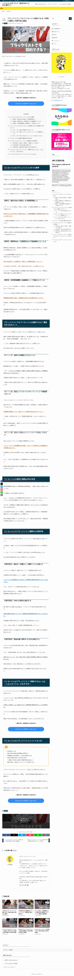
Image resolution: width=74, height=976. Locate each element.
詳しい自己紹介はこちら (57, 100)
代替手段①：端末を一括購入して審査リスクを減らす (26, 143)
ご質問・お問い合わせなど (11, 960)
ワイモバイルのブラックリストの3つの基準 (22, 117)
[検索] (71, 1)
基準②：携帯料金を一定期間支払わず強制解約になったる (27, 121)
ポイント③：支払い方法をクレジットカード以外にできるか (27, 135)
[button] (6, 835)
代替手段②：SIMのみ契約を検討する (22, 145)
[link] (20, 885)
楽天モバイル (56, 31)
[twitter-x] (63, 1)
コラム (54, 43)
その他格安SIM (56, 28)
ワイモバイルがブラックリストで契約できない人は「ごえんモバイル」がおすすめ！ (62, 236)
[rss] (69, 1)
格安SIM (5, 23)
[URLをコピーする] (46, 835)
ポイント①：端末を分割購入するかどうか (23, 130)
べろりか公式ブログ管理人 (11, 963)
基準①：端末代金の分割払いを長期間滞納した (24, 119)
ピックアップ (56, 40)
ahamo (54, 34)
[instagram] (65, 1)
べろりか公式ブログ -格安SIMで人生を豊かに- (16, 4)
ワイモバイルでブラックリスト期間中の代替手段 (23, 141)
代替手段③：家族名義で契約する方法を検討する (25, 147)
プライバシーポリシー (10, 967)
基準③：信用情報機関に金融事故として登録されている (26, 123)
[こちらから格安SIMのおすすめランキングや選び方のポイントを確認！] (37, 8)
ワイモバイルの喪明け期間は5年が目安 (21, 138)
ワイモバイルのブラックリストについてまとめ (23, 154)
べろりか (10, 864)
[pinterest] (67, 1)
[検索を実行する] (70, 18)
